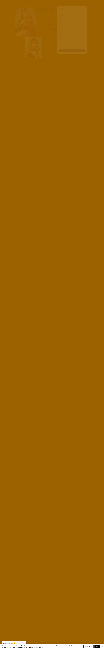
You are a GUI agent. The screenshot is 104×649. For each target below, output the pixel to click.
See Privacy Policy (40, 647)
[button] (85, 3)
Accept (97, 646)
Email (60, 22)
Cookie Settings (88, 646)
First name (62, 8)
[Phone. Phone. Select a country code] (61, 32)
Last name (62, 15)
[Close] (102, 646)
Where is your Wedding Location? (67, 36)
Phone (61, 29)
